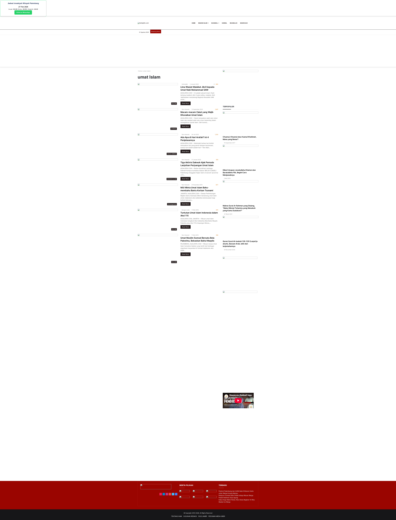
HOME (193, 23)
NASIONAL (214, 23)
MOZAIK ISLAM (202, 23)
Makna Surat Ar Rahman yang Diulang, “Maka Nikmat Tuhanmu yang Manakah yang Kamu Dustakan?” (239, 208)
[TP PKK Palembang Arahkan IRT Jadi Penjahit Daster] (211, 493)
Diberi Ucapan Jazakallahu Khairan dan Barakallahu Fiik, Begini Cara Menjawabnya (239, 172)
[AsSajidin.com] (143, 23)
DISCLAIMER (202, 516)
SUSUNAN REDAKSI (190, 516)
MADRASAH (244, 23)
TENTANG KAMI (176, 516)
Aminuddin (185, 84)
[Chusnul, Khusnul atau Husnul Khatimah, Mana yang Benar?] (240, 124)
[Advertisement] (198, 51)
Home (140, 71)
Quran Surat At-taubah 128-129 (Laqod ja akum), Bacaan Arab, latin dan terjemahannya (240, 243)
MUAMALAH (233, 23)
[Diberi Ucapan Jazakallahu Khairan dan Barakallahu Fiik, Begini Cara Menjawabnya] (240, 157)
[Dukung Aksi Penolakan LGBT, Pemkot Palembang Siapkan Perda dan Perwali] (184, 493)
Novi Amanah (185, 109)
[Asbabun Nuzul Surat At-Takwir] (211, 499)
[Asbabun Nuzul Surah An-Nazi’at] (198, 499)
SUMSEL (224, 23)
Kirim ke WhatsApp (23, 12)
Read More (185, 103)
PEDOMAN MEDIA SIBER (216, 516)
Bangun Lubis (186, 210)
